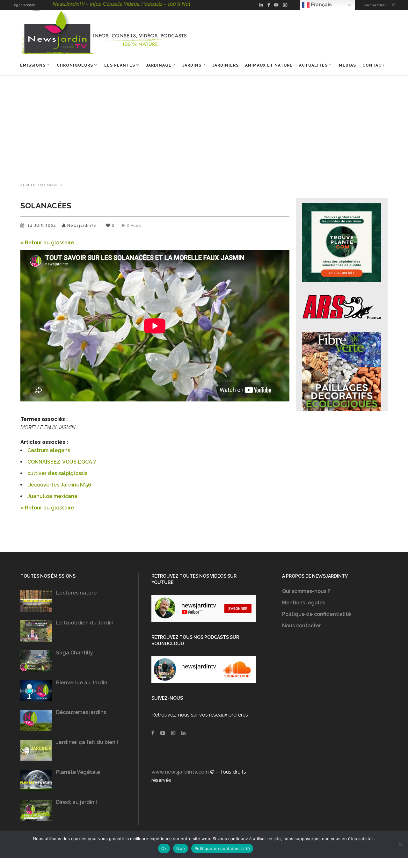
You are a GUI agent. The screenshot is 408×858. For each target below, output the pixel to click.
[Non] (400, 844)
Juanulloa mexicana (52, 496)
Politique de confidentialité (316, 614)
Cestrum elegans (48, 450)
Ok (164, 848)
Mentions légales (303, 603)
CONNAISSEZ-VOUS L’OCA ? (61, 462)
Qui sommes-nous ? (306, 591)
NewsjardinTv (81, 225)
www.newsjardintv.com (180, 772)
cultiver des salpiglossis (57, 473)
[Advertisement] (204, 123)
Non (180, 848)
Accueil (28, 185)
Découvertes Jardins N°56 (59, 485)
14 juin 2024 (42, 225)
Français (321, 4)
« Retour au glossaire (47, 243)
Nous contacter (301, 626)
